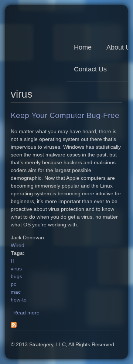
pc (13, 284)
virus (16, 269)
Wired (17, 245)
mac (16, 292)
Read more (26, 313)
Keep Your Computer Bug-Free (65, 115)
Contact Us (90, 69)
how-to (19, 300)
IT (13, 261)
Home (83, 47)
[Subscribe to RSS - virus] (14, 326)
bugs (16, 276)
